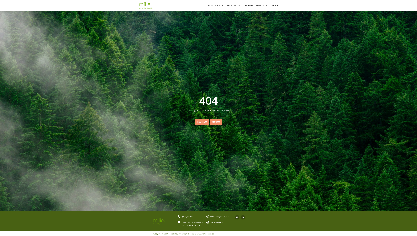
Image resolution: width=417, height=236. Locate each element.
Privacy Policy (157, 234)
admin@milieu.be (217, 223)
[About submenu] (222, 5)
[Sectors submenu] (252, 5)
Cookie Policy (172, 234)
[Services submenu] (242, 5)
